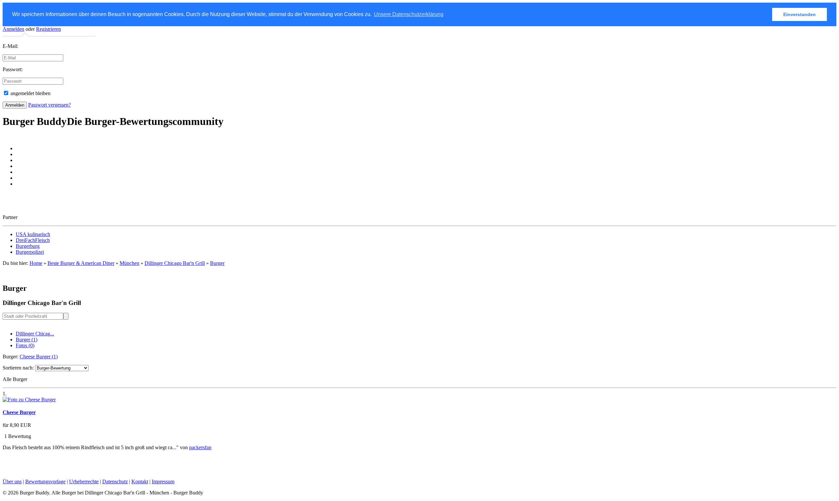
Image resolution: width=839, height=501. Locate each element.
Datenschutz (115, 481)
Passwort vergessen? (49, 105)
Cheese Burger (19, 412)
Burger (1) (26, 339)
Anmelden (13, 29)
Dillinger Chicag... (35, 333)
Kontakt (139, 481)
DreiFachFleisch (33, 240)
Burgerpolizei (30, 252)
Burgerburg (28, 246)
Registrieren (48, 29)
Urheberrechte (84, 481)
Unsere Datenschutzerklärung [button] (408, 14)
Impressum (163, 481)
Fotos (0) (25, 345)
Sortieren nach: (18, 368)
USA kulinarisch (33, 234)
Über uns (12, 481)
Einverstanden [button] (799, 14)
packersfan (200, 447)
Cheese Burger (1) (39, 356)
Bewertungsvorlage (45, 481)
